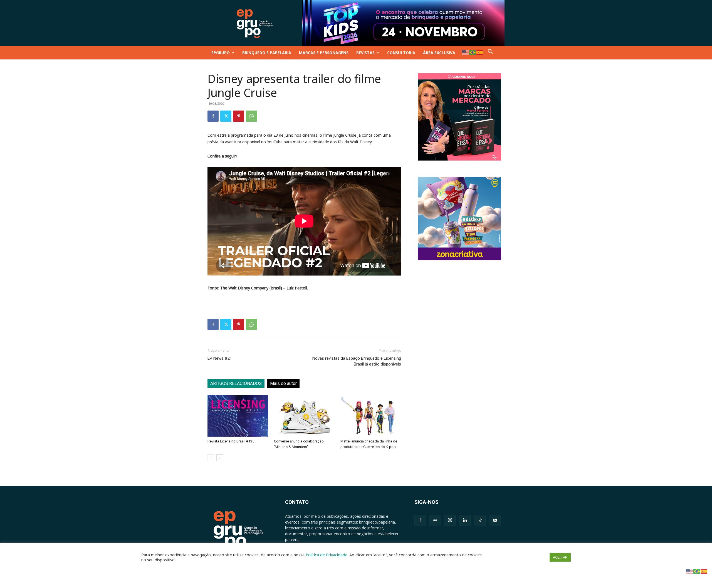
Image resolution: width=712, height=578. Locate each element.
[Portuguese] (472, 52)
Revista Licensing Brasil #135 (230, 441)
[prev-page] (210, 457)
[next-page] (219, 457)
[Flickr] (435, 520)
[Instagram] (450, 520)
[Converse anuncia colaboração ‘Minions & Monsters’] (304, 416)
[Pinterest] (238, 116)
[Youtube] (495, 520)
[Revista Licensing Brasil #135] (237, 416)
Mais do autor (283, 383)
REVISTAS (365, 52)
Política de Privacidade (326, 554)
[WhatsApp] (251, 116)
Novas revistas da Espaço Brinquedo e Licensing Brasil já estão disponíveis (356, 361)
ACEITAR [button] (560, 557)
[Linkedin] (465, 520)
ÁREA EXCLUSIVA (439, 52)
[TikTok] (480, 520)
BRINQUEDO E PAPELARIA (266, 52)
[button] (490, 52)
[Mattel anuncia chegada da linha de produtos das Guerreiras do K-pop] (370, 416)
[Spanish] (480, 52)
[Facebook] (213, 116)
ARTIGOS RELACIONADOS (236, 383)
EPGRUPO (220, 52)
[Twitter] (225, 116)
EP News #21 (219, 358)
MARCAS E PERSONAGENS (323, 52)
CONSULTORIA (401, 52)
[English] (465, 52)
